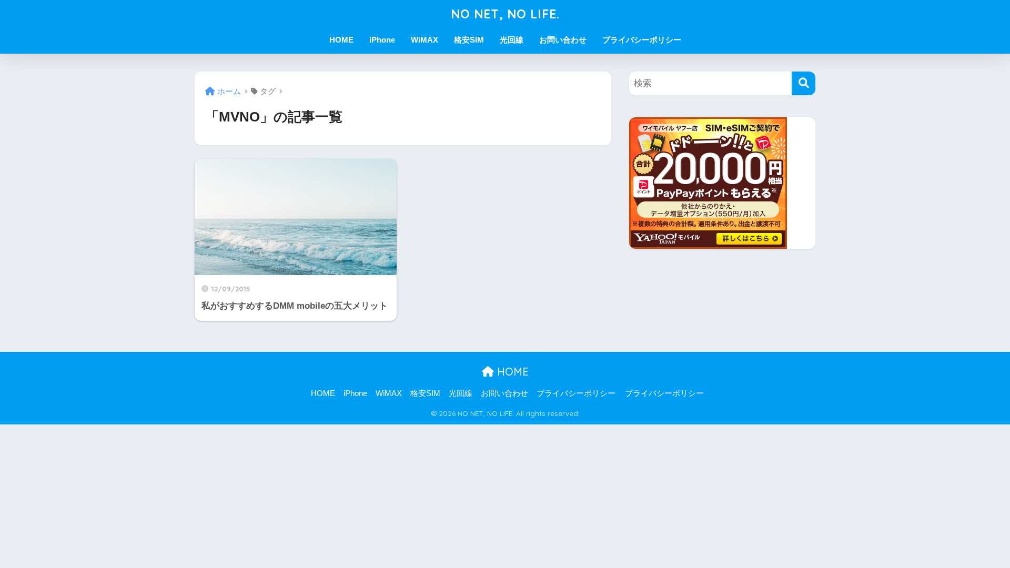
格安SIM (469, 39)
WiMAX (424, 39)
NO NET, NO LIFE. (505, 14)
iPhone (382, 39)
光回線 (511, 39)
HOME (341, 39)
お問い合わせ (563, 39)
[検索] (803, 83)
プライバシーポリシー (641, 39)
